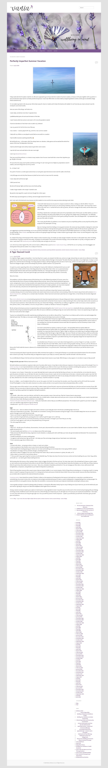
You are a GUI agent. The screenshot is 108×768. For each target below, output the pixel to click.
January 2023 (79, 582)
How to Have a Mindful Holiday (83, 752)
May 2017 (78, 681)
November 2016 (80, 691)
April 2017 (78, 683)
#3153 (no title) (79, 711)
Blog (15, 249)
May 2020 (78, 629)
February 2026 (79, 530)
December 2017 (79, 670)
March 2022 (79, 596)
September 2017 (80, 675)
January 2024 (79, 567)
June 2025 (78, 542)
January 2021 (79, 616)
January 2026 (79, 531)
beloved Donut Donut (20, 154)
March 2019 (79, 650)
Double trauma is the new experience (63, 308)
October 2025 (79, 536)
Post (17, 249)
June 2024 (78, 559)
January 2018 (79, 669)
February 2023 (79, 581)
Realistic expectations (56, 249)
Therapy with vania (18, 50)
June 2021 (78, 609)
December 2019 (79, 637)
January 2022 (79, 598)
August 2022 (79, 590)
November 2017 (80, 672)
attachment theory (37, 249)
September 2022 (80, 589)
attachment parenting (27, 249)
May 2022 (78, 593)
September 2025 (80, 538)
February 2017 (79, 686)
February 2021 (79, 615)
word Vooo (30, 431)
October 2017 (79, 674)
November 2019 (80, 638)
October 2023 (79, 572)
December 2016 (79, 689)
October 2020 (79, 621)
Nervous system (37, 498)
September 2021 (80, 604)
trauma (51, 498)
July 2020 (78, 626)
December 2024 (79, 550)
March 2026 (79, 528)
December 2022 (79, 584)
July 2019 (78, 644)
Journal (55, 50)
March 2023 (79, 579)
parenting (49, 249)
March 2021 (79, 613)
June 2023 (78, 575)
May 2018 (78, 663)
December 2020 (79, 618)
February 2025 (79, 547)
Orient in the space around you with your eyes (22, 400)
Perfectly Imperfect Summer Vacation (28, 61)
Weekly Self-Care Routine (82, 757)
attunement (44, 249)
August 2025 (79, 539)
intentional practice (27, 241)
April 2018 (78, 664)
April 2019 (78, 649)
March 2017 (79, 684)
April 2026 (78, 527)
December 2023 (79, 568)
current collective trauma (18, 299)
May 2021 (78, 610)
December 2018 (79, 655)
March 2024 (79, 564)
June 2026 (78, 524)
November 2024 (80, 552)
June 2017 (78, 680)
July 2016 (78, 695)
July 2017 (78, 678)
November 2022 (80, 585)
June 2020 (78, 627)
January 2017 (79, 687)
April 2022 (78, 595)
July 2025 (78, 541)
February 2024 (79, 565)
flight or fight (30, 498)
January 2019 (79, 653)
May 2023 (78, 576)
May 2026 (78, 525)
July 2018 (78, 660)
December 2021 (79, 599)
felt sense (25, 498)
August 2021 (79, 606)
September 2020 (80, 623)
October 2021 (79, 602)
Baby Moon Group (80, 744)
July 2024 (78, 558)
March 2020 (79, 632)
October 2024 (79, 553)
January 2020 (79, 635)
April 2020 (78, 630)
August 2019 (79, 643)
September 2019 (80, 641)
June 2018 (78, 661)
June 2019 (78, 646)
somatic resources (66, 249)
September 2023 (80, 573)
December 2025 (79, 533)
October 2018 (79, 658)
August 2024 (79, 556)
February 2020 (79, 633)
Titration (24, 232)
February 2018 (79, 667)
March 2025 (79, 545)
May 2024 (78, 561)
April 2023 (78, 578)
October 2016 (79, 692)
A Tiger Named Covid (20, 252)
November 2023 (80, 570)
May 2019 (78, 647)
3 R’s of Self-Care (80, 741)
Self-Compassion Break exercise (29, 404)
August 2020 (79, 624)
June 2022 (78, 592)
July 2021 (78, 607)
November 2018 (80, 657)
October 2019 (79, 640)
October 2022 (79, 587)
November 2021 (80, 601)
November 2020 (80, 619)
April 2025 (78, 544)
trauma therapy (56, 498)
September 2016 (80, 694)
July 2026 (78, 522)
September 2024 (80, 555)
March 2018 (79, 666)
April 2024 (78, 562)
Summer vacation (74, 249)
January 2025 (79, 548)
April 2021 (78, 612)
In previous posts (14, 477)
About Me (49, 50)
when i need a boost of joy (59, 244)
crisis (21, 498)
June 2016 (78, 697)
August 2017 (79, 677)
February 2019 (79, 652)
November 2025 (80, 534)
